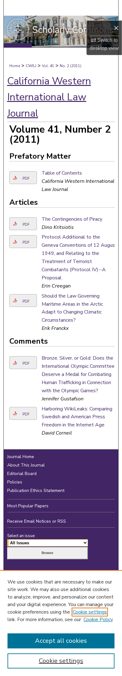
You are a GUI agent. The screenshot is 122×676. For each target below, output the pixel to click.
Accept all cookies (61, 640)
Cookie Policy (98, 619)
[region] (61, 623)
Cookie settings (90, 612)
